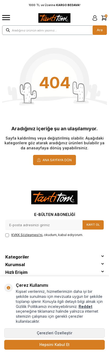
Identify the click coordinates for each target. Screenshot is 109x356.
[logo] (54, 18)
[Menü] (6, 18)
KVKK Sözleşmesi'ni (26, 235)
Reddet (85, 306)
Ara (100, 30)
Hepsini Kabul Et (54, 344)
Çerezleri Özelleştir (54, 333)
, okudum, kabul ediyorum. (47, 235)
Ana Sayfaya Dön (57, 160)
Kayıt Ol (93, 224)
